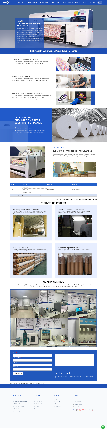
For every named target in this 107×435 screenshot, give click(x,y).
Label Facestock (18, 399)
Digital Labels (44, 2)
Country (15, 366)
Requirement (59, 353)
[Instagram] (86, 410)
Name (15, 353)
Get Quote (92, 2)
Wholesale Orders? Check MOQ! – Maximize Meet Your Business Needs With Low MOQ (75, 199)
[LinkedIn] (89, 410)
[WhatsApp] (103, 427)
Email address (17, 358)
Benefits (77, 2)
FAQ (55, 404)
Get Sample (57, 401)
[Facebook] (73, 410)
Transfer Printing (32, 2)
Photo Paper (55, 2)
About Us (20, 2)
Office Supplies (67, 2)
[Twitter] (77, 410)
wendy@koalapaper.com (81, 406)
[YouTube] (83, 410)
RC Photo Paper (18, 404)
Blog (84, 2)
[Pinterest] (93, 410)
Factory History (38, 401)
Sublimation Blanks (19, 406)
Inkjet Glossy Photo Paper (20, 401)
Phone (15, 362)
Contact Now (18, 373)
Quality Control (38, 404)
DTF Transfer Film (18, 411)
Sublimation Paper (19, 409)
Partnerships (37, 406)
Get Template (57, 406)
